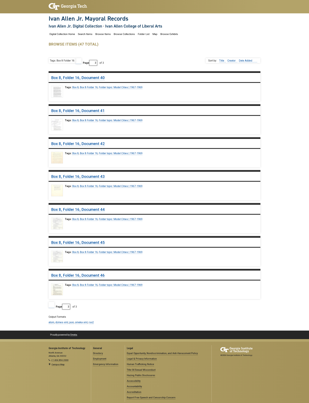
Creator (231, 60)
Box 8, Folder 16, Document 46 (78, 275)
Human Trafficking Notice (140, 364)
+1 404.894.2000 (59, 360)
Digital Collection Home (62, 34)
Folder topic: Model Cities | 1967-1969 (120, 87)
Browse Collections (124, 34)
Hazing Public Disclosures (141, 375)
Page (86, 62)
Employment (99, 358)
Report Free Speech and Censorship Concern (151, 397)
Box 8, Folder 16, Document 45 (78, 242)
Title (222, 60)
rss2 (91, 322)
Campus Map (58, 364)
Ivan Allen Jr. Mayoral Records (88, 18)
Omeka (73, 334)
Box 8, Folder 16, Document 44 (78, 209)
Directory (98, 353)
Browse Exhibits (169, 34)
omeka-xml (81, 322)
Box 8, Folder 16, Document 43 (78, 176)
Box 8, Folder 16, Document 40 (78, 77)
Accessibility (133, 381)
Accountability (134, 386)
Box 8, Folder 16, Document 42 (78, 143)
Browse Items (103, 34)
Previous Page (78, 61)
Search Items (85, 34)
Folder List (144, 34)
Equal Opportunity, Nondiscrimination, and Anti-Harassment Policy (162, 353)
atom (51, 322)
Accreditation (134, 392)
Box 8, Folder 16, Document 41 (78, 110)
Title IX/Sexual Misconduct (141, 370)
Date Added (246, 60)
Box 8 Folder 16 (89, 87)
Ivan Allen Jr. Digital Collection (75, 26)
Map (154, 34)
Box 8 (75, 87)
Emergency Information (105, 364)
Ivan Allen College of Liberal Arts (133, 26)
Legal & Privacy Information (142, 358)
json (71, 322)
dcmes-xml (61, 322)
